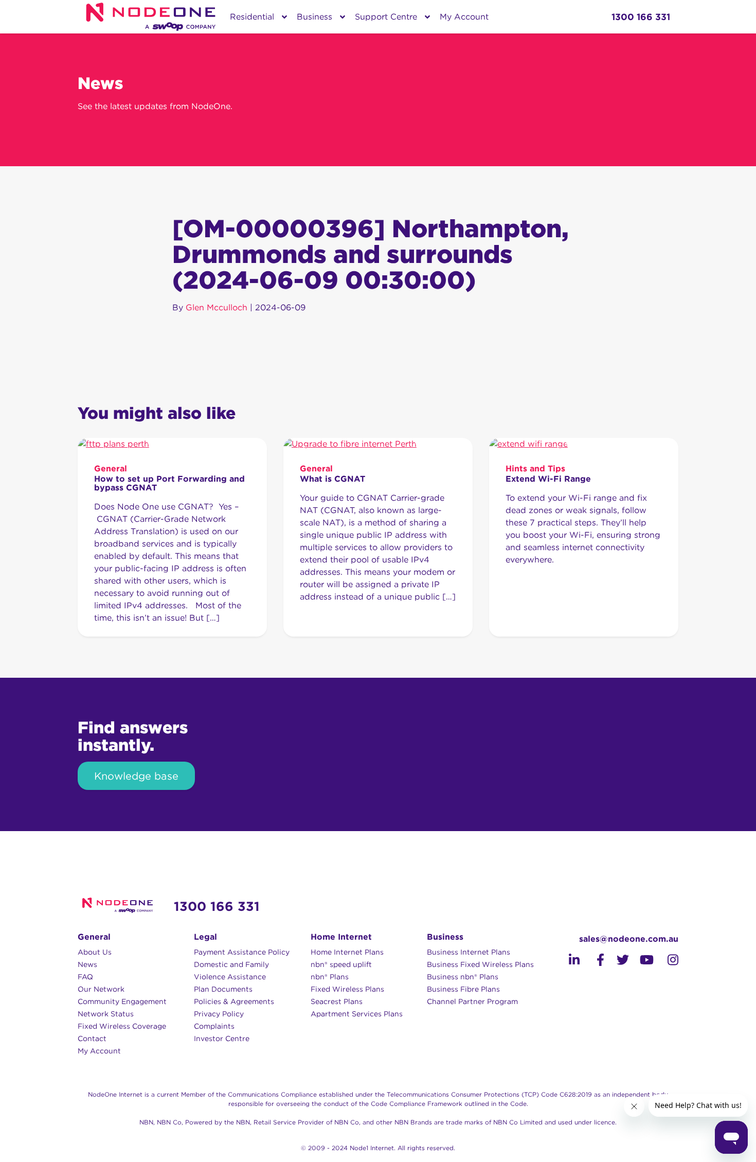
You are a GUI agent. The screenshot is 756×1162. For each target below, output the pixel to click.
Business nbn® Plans (462, 977)
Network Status (106, 1014)
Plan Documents (223, 989)
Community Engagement (122, 1001)
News (87, 964)
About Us (95, 952)
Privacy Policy (219, 1014)
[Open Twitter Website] (616, 962)
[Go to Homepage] (151, 16)
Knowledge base (136, 776)
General (110, 468)
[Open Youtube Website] (641, 962)
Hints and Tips (535, 468)
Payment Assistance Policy (242, 952)
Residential (252, 17)
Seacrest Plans (337, 1001)
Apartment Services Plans (357, 1014)
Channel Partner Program (472, 1001)
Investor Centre (221, 1038)
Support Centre (386, 17)
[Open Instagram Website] (666, 962)
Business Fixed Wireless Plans (480, 964)
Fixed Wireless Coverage (122, 1026)
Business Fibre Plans (463, 989)
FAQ (85, 977)
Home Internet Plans (347, 952)
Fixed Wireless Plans (347, 989)
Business (314, 17)
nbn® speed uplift (341, 964)
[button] (574, 960)
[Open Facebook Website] (592, 962)
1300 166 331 (217, 906)
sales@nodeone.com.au (628, 939)
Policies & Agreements (234, 1001)
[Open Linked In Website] (567, 962)
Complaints (214, 1026)
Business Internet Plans (468, 952)
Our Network (101, 989)
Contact (92, 1038)
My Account (464, 17)
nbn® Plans (330, 977)
